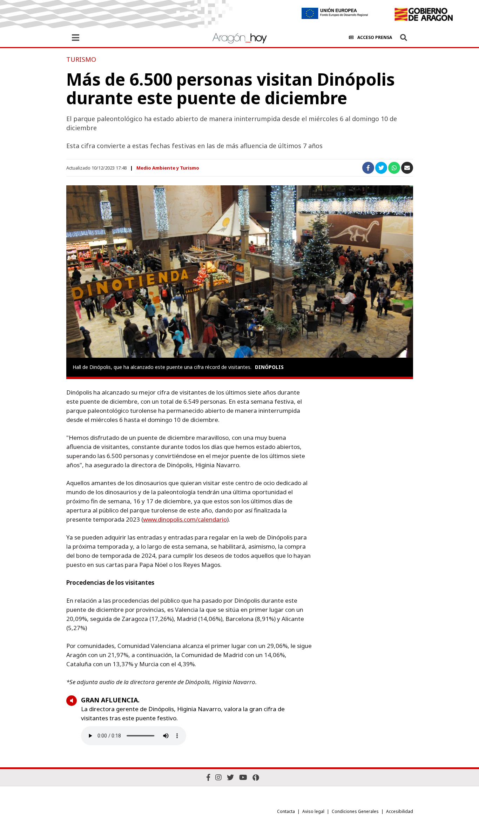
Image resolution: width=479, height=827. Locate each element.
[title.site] (423, 14)
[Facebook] (208, 777)
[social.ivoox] (255, 777)
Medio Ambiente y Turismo (167, 168)
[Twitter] (230, 777)
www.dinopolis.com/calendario (185, 519)
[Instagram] (218, 777)
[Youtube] (243, 777)
